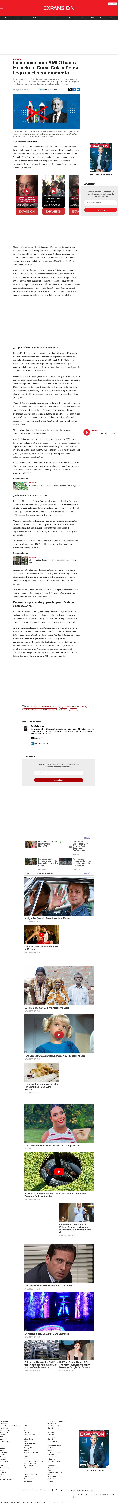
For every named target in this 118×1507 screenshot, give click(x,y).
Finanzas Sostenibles (56, 1421)
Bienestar (52, 1477)
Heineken (64, 710)
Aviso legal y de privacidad (34, 1502)
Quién (2, 1466)
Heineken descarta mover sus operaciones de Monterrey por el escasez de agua (54, 486)
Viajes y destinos (55, 1472)
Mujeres (102, 18)
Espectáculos (5, 1468)
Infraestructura (30, 1463)
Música (27, 1450)
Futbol (50, 1448)
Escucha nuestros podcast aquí (104, 433)
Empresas (24, 18)
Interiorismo (29, 1468)
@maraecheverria (41, 743)
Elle (25, 1425)
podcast (94, 430)
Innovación (52, 1423)
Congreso (4, 1452)
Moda (2, 1475)
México (3, 1450)
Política (35, 18)
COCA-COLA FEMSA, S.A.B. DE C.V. (74, 706)
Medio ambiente (30, 1474)
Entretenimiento (30, 1443)
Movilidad (28, 1481)
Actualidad (52, 1434)
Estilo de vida (29, 1434)
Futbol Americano (55, 1452)
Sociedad (4, 1461)
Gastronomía (53, 1468)
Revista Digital (113, 4)
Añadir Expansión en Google (49, 89)
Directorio (65, 1502)
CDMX (2, 1455)
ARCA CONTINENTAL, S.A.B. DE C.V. (47, 706)
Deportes (28, 1446)
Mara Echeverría (37, 726)
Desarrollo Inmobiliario (33, 1461)
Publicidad (4, 1502)
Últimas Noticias (10, 18)
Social (26, 1477)
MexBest (51, 1465)
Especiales (52, 1441)
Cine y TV (28, 1448)
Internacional (59, 18)
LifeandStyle (5, 1441)
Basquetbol (52, 1454)
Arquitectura (29, 1465)
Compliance (16, 1502)
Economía (46, 18)
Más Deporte (53, 1457)
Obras (84, 18)
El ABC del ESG (54, 1426)
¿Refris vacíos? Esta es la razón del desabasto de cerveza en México (54, 561)
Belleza (3, 1477)
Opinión (3, 1459)
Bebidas (51, 1470)
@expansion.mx (61, 1489)
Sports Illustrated (54, 1445)
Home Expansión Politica (10, 1426)
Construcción (29, 1459)
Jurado (50, 1481)
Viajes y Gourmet (7, 1479)
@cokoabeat (32, 141)
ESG (92, 18)
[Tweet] (70, 89)
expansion (72, 1490)
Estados (3, 1457)
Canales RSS (54, 1502)
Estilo (26, 1441)
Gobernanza (29, 1479)
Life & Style (28, 1439)
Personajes (52, 1474)
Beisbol (51, 1450)
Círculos (3, 1472)
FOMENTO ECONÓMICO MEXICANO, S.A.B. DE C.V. (40, 710)
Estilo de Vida (53, 1479)
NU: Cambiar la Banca (101, 174)
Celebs (27, 1432)
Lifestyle (51, 1459)
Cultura (27, 1421)
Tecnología (73, 18)
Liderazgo (52, 1437)
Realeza (3, 1470)
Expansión (4, 1421)
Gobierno (4, 1448)
